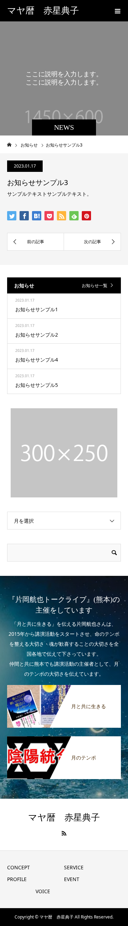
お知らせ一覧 (94, 285)
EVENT (71, 879)
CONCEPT (18, 867)
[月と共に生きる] (64, 689)
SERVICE (74, 867)
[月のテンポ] (64, 740)
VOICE (43, 891)
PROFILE (17, 879)
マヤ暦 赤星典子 (43, 10)
